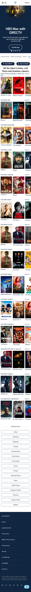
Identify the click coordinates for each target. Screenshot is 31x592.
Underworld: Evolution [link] (19, 394)
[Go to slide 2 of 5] (13, 50)
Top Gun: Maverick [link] (6, 145)
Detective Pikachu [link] (6, 294)
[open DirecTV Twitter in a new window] (10, 585)
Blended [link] (27, 344)
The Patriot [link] (4, 220)
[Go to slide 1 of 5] (11, 50)
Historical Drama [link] (16, 476)
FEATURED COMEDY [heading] (7, 299)
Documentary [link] (16, 461)
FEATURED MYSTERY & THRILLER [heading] (11, 349)
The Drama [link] (4, 344)
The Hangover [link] (17, 145)
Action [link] (15, 432)
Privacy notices (5, 545)
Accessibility (5, 563)
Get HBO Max (15, 47)
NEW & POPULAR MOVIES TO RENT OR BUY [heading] (12, 75)
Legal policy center (6, 528)
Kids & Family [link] (16, 485)
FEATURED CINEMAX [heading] (7, 175)
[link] (6, 85)
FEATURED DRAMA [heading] (6, 249)
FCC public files (5, 557)
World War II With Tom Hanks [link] (9, 419)
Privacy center (5, 534)
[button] (3, 3)
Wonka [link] (15, 195)
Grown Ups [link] (4, 319)
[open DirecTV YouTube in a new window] (17, 585)
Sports (25, 57)
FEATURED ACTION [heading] (6, 225)
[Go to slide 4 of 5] (17, 50)
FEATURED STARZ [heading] (6, 150)
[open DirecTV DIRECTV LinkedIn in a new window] (2, 585)
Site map (4, 551)
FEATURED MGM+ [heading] (6, 200)
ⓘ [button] (19, 41)
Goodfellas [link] (16, 270)
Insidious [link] (27, 220)
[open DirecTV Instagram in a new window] (13, 585)
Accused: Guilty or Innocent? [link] (21, 419)
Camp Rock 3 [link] (17, 320)
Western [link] (15, 505)
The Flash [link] (28, 195)
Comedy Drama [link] (15, 451)
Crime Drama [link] (15, 456)
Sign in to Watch (24, 64)
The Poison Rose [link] (18, 245)
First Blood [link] (16, 220)
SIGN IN (27, 3)
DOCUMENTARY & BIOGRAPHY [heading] (10, 399)
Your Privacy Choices (9, 539)
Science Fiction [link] (15, 500)
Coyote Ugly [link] (16, 344)
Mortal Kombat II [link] (18, 120)
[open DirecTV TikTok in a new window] (21, 585)
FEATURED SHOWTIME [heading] (7, 125)
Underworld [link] (4, 394)
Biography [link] (16, 442)
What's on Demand (16, 57)
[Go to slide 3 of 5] (15, 50)
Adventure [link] (16, 437)
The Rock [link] (3, 195)
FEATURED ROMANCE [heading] (7, 324)
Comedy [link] (15, 446)
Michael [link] (3, 170)
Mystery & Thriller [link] (16, 490)
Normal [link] (3, 120)
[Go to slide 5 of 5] (19, 50)
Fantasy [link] (15, 471)
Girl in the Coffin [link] (17, 369)
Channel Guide (5, 57)
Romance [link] (16, 495)
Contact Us (4, 569)
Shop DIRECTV (8, 64)
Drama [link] (16, 466)
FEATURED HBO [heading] (5, 100)
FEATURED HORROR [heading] (7, 374)
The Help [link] (27, 270)
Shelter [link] (15, 170)
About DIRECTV (6, 516)
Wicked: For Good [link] (6, 95)
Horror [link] (15, 480)
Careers (4, 522)
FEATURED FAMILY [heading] (6, 274)
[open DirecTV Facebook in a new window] (6, 585)
